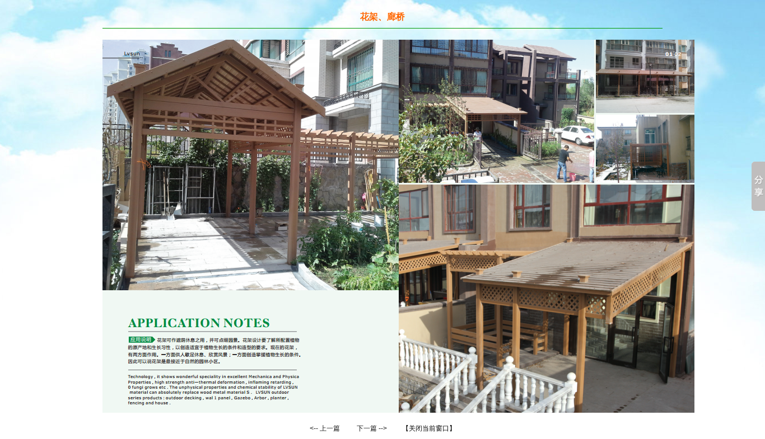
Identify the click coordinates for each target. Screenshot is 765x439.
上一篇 (330, 428)
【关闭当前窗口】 (429, 428)
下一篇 (367, 428)
